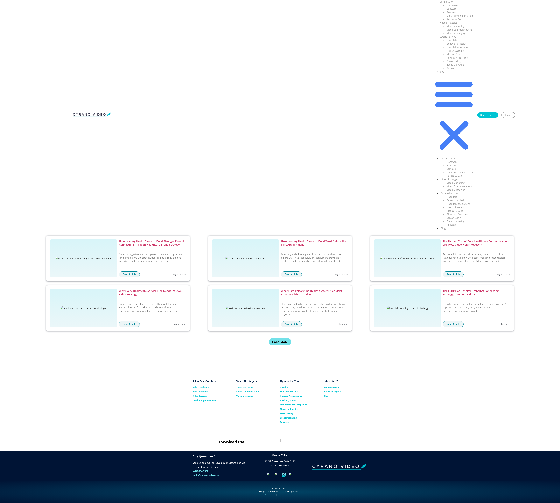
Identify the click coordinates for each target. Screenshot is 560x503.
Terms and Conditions (286, 495)
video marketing (456, 26)
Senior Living (454, 61)
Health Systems (455, 50)
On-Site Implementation (460, 15)
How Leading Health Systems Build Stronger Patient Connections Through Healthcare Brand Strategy (151, 242)
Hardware (452, 5)
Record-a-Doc (454, 19)
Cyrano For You (447, 36)
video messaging (456, 33)
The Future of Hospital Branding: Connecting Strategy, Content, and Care (471, 292)
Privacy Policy (270, 495)
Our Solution (448, 158)
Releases (451, 68)
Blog (441, 71)
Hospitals (452, 40)
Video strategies (448, 22)
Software (451, 8)
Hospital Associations (458, 47)
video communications (459, 29)
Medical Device (455, 54)
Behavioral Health (456, 43)
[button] (454, 115)
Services (451, 12)
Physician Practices (457, 57)
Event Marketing (455, 64)
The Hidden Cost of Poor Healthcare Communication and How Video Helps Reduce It (476, 242)
